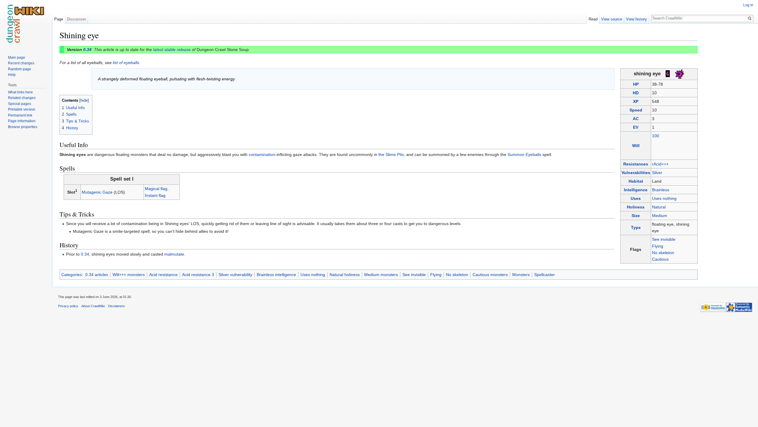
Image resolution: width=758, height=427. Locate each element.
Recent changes (21, 63)
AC (636, 118)
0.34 (87, 49)
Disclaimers (116, 306)
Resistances (635, 164)
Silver (657, 172)
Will (636, 145)
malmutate (174, 254)
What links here (20, 92)
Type (636, 227)
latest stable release (172, 49)
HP (636, 84)
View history (636, 19)
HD (636, 92)
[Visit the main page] (26, 23)
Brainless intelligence (276, 274)
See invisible (663, 239)
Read (593, 19)
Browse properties (22, 127)
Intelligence (636, 189)
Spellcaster (544, 274)
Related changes (22, 98)
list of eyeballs (126, 62)
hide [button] (84, 100)
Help (12, 75)
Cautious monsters (490, 274)
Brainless (660, 189)
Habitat (636, 181)
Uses (636, 198)
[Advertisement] (727, 119)
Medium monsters (381, 274)
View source (611, 19)
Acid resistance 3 (198, 274)
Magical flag (156, 188)
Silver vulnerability (235, 274)
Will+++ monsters (129, 274)
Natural (659, 207)
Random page (19, 69)
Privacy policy (68, 306)
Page (58, 19)
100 (655, 135)
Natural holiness (345, 274)
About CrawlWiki (93, 306)
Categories (71, 274)
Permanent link (20, 115)
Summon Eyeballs (524, 154)
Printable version (21, 109)
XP (635, 101)
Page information (22, 121)
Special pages (19, 104)
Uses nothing (664, 198)
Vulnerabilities (636, 172)
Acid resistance (163, 274)
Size (636, 215)
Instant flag (155, 195)
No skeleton (663, 252)
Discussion (76, 19)
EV (635, 127)
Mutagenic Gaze (97, 192)
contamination (262, 154)
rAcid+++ (660, 164)
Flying (657, 246)
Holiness (636, 207)
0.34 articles (96, 274)
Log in (748, 5)
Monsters (521, 274)
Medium (659, 215)
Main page (16, 57)
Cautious (660, 259)
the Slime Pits (391, 154)
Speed (635, 110)
